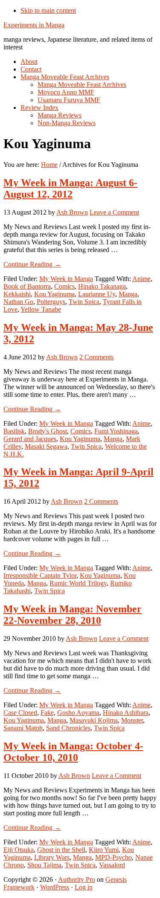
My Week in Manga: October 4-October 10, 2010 (73, 751)
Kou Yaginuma (54, 294)
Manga (128, 294)
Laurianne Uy (96, 294)
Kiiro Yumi (104, 849)
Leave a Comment (114, 212)
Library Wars (52, 857)
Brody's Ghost (47, 431)
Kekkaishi (17, 294)
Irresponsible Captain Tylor (39, 575)
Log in (84, 887)
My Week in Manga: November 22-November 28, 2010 (72, 614)
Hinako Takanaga (102, 286)
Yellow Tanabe (40, 309)
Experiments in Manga (33, 25)
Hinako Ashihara (125, 712)
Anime (141, 278)
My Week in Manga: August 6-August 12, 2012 (70, 188)
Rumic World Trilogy (78, 583)
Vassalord (112, 865)
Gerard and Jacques (29, 438)
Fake (47, 712)
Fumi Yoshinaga (116, 431)
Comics (64, 286)
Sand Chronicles (68, 728)
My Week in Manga (66, 278)
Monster (132, 720)
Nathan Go (18, 301)
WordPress (54, 887)
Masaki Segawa (46, 446)
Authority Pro (76, 879)
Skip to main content (48, 10)
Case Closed (20, 712)
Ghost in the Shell (61, 849)
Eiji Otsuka (18, 849)
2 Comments (96, 357)
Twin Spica (84, 301)
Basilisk (14, 431)
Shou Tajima (44, 865)
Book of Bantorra (27, 286)
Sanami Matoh (23, 728)
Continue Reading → (32, 264)
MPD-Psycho (113, 857)
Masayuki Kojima (94, 720)
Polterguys (51, 301)
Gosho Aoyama (78, 712)
